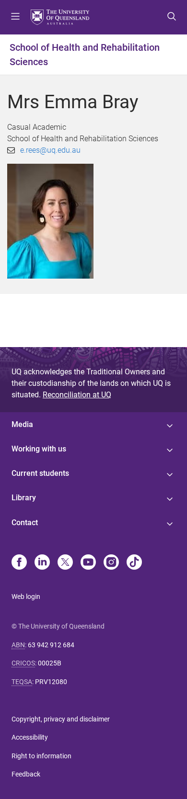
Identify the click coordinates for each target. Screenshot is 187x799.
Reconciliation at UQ (77, 394)
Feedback (26, 774)
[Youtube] (88, 563)
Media (22, 424)
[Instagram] (111, 563)
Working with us (39, 448)
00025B (49, 663)
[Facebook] (19, 563)
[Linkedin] (42, 563)
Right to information (41, 756)
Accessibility (30, 737)
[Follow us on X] (65, 563)
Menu (15, 17)
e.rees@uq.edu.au (50, 150)
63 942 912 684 (51, 645)
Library (24, 497)
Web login (26, 596)
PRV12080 (51, 682)
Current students (40, 473)
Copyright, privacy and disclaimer (61, 719)
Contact (25, 522)
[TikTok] (134, 563)
